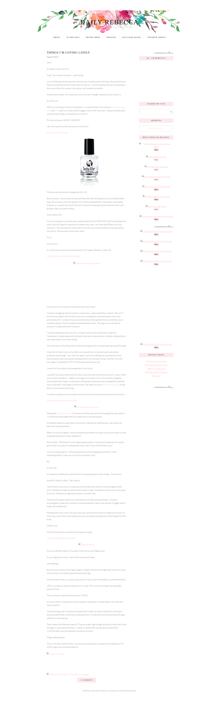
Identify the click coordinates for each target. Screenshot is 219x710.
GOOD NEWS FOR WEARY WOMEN (63, 256)
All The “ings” (156, 376)
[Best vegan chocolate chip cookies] (156, 176)
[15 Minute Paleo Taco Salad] (156, 167)
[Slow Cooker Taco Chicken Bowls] (156, 186)
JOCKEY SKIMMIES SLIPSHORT (61, 538)
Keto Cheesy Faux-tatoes (156, 361)
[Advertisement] (156, 304)
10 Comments (87, 680)
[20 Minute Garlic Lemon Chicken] (156, 196)
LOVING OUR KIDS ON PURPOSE (62, 400)
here (113, 107)
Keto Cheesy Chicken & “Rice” (156, 365)
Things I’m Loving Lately (68, 52)
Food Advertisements (160, 53)
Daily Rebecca (109, 22)
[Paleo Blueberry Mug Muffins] (156, 206)
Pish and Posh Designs (127, 691)
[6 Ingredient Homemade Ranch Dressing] (156, 216)
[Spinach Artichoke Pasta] (156, 157)
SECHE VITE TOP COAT (57, 133)
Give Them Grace (111, 384)
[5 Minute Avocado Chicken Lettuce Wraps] (156, 147)
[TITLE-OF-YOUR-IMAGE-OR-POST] (156, 231)
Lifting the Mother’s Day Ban (156, 372)
